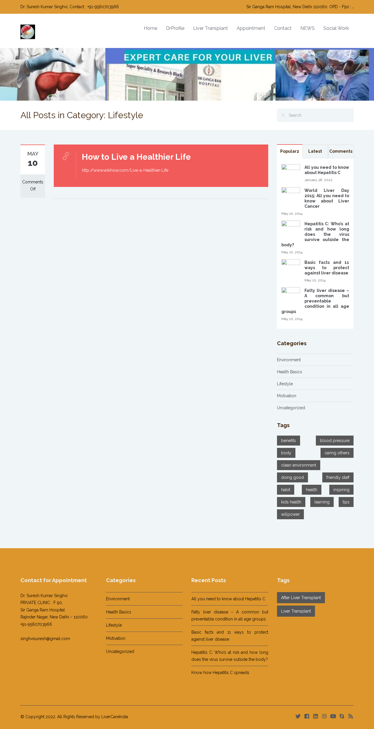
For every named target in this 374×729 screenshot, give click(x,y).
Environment (289, 359)
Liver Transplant (210, 28)
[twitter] (298, 716)
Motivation (286, 395)
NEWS (307, 28)
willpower (290, 514)
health (311, 489)
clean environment (298, 465)
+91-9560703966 (36, 624)
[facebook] (307, 716)
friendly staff (337, 477)
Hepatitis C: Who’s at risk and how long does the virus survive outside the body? (315, 234)
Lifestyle (285, 383)
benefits (288, 440)
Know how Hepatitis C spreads (220, 672)
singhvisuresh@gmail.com (45, 638)
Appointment (251, 28)
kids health (291, 502)
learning (322, 502)
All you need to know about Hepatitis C (228, 598)
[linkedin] (315, 716)
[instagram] (324, 716)
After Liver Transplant (301, 597)
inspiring (341, 489)
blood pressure (334, 440)
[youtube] (333, 716)
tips (346, 502)
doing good (292, 477)
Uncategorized (291, 407)
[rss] (351, 716)
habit (285, 489)
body (286, 453)
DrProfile (175, 28)
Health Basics (289, 371)
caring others (337, 453)
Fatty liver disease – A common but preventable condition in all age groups (315, 301)
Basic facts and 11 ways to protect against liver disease (326, 267)
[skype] (342, 716)
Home (150, 28)
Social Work (336, 28)
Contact (283, 28)
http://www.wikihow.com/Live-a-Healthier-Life (125, 170)
